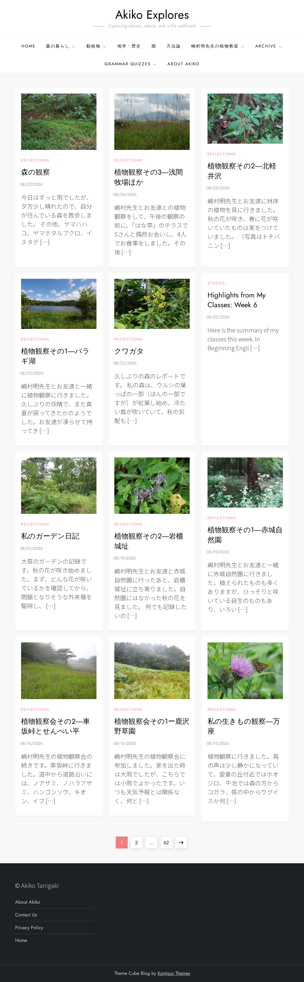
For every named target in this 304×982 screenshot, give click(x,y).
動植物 (93, 46)
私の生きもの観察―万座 (244, 726)
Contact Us (26, 914)
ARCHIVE (265, 46)
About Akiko (183, 64)
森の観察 (35, 172)
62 (167, 842)
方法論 (174, 46)
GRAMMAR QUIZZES (127, 64)
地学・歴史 (129, 46)
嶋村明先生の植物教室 (215, 46)
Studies (216, 283)
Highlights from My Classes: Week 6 (237, 300)
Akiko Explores (152, 14)
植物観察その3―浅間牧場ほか (148, 177)
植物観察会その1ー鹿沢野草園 (151, 726)
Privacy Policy (29, 927)
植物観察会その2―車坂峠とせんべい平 (55, 726)
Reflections (35, 160)
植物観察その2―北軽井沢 (242, 171)
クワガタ (129, 351)
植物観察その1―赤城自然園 (245, 535)
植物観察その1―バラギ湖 (55, 356)
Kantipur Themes (174, 973)
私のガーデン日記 (50, 536)
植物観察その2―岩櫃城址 (148, 541)
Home (28, 46)
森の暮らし (58, 46)
